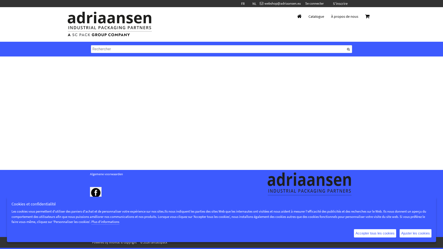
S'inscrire (340, 3)
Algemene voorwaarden (106, 174)
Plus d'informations (105, 221)
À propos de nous (344, 16)
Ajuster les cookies (415, 233)
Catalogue (316, 16)
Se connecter (314, 3)
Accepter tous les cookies (375, 233)
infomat (114, 242)
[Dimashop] (109, 24)
